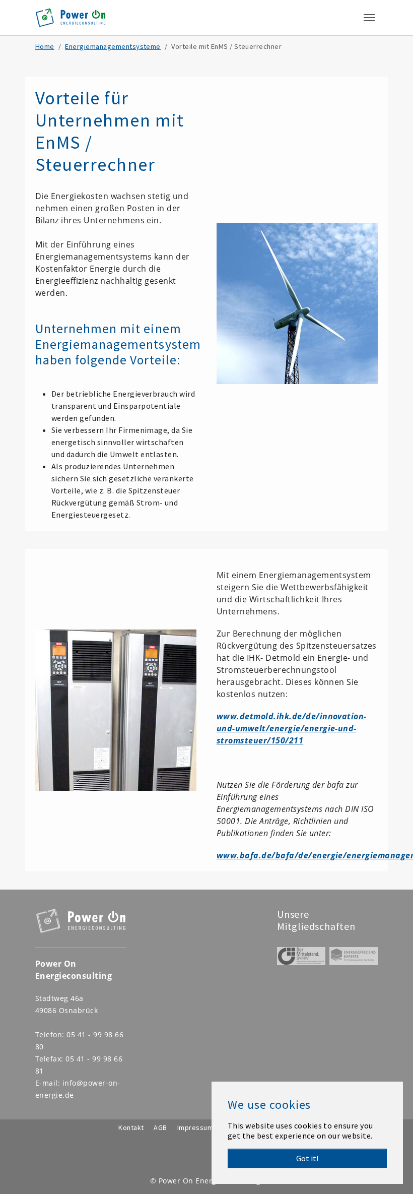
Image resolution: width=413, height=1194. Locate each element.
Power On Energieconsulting (209, 1180)
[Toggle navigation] (369, 17)
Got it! (307, 1158)
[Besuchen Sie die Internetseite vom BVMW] (301, 956)
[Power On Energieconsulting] (70, 17)
